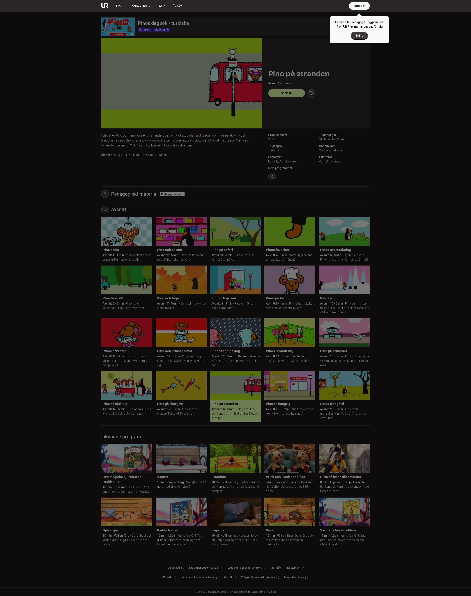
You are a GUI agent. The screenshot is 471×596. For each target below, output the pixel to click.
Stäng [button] (359, 35)
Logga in (359, 6)
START (120, 5)
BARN (162, 5)
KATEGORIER (139, 5)
